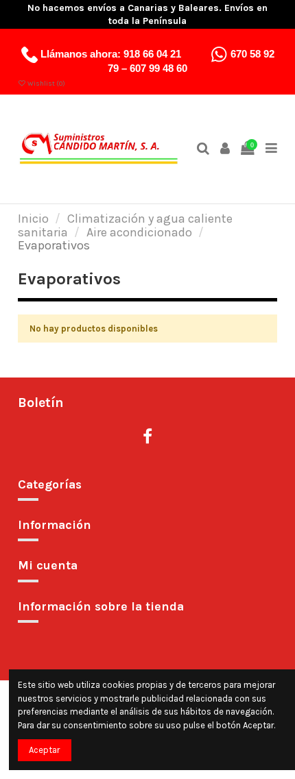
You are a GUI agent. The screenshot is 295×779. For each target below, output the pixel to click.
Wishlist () (45, 83)
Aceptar (44, 750)
